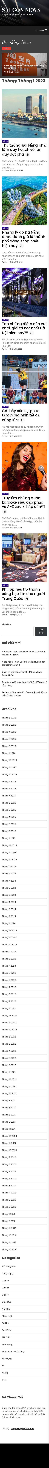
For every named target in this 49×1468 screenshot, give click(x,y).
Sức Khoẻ (6, 1330)
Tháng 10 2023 (9, 944)
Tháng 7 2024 (9, 880)
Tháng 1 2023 (9, 1008)
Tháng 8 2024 (9, 873)
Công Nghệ (7, 1273)
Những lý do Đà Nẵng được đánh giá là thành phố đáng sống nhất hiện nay (23, 239)
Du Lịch (5, 1287)
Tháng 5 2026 (9, 724)
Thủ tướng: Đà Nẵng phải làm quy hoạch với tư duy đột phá (24, 150)
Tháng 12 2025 (9, 760)
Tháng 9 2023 (9, 951)
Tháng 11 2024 (9, 852)
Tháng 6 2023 (9, 973)
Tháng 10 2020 (9, 1150)
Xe (3, 1365)
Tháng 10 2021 (9, 1093)
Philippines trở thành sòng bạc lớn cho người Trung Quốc (23, 594)
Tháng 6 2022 (9, 1036)
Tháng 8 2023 (9, 958)
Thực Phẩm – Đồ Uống (13, 1351)
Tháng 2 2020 (9, 1207)
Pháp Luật (7, 1316)
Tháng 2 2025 (9, 831)
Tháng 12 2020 (9, 1136)
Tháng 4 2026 (9, 732)
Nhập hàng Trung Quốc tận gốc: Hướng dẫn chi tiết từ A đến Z (23, 663)
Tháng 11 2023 (9, 937)
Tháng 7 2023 (9, 966)
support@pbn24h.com (22, 1428)
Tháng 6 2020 (9, 1178)
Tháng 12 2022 (9, 1015)
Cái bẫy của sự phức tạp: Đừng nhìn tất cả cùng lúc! (21, 415)
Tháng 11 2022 (9, 1022)
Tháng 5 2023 (9, 980)
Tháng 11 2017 (9, 1242)
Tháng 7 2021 (8, 1100)
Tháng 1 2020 (9, 1214)
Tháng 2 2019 (9, 1221)
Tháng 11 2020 (9, 1143)
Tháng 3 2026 (9, 739)
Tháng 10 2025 (9, 774)
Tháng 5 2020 (9, 1185)
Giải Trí (5, 141)
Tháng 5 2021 (9, 1114)
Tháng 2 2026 (9, 746)
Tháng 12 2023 (9, 930)
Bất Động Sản (9, 1266)
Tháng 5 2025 (9, 810)
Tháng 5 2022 (9, 1044)
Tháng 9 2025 (9, 781)
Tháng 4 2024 (9, 902)
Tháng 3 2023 (9, 994)
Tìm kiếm (6, 624)
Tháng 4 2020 (9, 1192)
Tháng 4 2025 (9, 817)
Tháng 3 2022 (9, 1058)
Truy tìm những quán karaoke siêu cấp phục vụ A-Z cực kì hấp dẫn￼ (23, 502)
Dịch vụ (5, 1280)
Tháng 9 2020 (9, 1157)
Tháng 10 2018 (9, 1235)
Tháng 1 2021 (8, 1129)
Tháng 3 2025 (9, 824)
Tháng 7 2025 (9, 795)
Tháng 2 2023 (9, 1001)
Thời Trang (7, 1344)
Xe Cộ (5, 1372)
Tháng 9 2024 (9, 866)
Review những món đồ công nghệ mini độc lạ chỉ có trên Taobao (24, 694)
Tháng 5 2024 (9, 895)
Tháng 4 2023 (9, 987)
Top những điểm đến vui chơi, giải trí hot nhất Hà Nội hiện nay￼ (24, 328)
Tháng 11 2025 (9, 767)
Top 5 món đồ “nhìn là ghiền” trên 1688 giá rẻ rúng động (24, 684)
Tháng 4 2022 (9, 1051)
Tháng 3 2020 (9, 1199)
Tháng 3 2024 (9, 909)
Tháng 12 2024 (9, 845)
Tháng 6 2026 (9, 717)
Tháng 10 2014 (9, 1249)
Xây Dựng (7, 1358)
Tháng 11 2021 (9, 1086)
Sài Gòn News (21, 10)
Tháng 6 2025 (9, 802)
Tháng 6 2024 (9, 888)
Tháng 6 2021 (9, 1107)
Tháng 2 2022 (9, 1065)
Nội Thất (6, 1309)
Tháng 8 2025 (9, 788)
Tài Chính (6, 1337)
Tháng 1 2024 (9, 923)
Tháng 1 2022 (9, 1072)
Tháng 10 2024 (9, 859)
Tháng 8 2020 (9, 1164)
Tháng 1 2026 (9, 753)
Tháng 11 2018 (9, 1228)
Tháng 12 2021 (9, 1079)
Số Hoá (5, 1323)
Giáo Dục (6, 1302)
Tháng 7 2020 (9, 1171)
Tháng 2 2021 (9, 1121)
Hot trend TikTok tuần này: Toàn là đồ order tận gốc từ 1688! (23, 653)
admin (4, 170)
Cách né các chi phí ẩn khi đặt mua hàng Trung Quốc (22, 673)
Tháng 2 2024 (9, 916)
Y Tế (4, 1380)
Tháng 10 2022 (9, 1029)
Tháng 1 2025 (9, 838)
